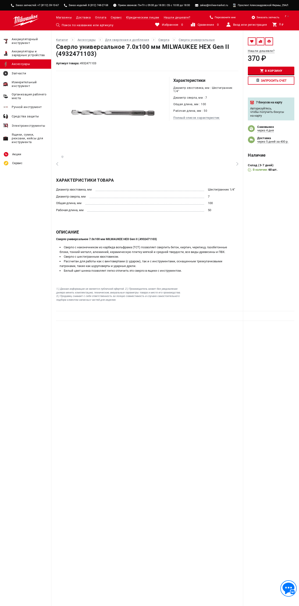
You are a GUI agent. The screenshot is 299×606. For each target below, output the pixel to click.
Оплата (100, 17)
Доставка (83, 17)
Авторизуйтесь (260, 108)
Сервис (116, 17)
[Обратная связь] (288, 588)
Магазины (64, 17)
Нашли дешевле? (177, 17)
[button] (57, 164)
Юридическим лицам (142, 17)
